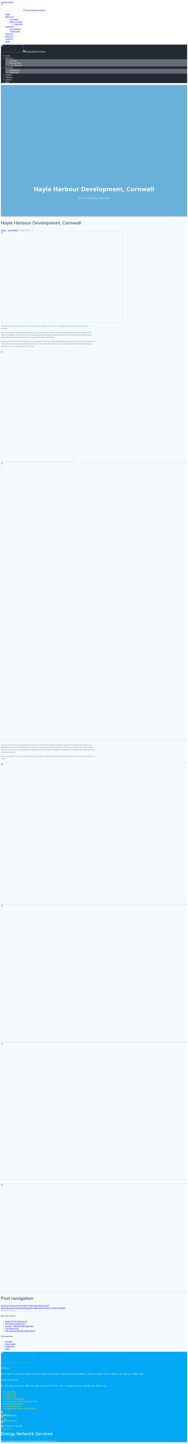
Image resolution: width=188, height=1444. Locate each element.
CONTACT (9, 39)
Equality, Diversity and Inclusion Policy (20, 1408)
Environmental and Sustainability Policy (21, 1401)
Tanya (3, 230)
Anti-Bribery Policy (12, 1406)
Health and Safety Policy (15, 1399)
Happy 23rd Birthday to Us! (16, 1321)
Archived (8, 1341)
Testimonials (15, 31)
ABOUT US (9, 17)
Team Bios (18, 24)
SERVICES (9, 34)
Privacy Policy (10, 1394)
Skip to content (7, 2)
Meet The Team (16, 22)
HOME (7, 14)
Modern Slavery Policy (14, 1403)
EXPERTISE (9, 27)
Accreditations (15, 29)
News (7, 41)
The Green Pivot (11, 1328)
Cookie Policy (10, 1392)
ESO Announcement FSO (15, 1324)
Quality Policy (10, 1396)
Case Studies (13, 230)
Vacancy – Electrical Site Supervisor (19, 1326)
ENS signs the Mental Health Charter (20, 1331)
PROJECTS (9, 36)
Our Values (14, 19)
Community (10, 1346)
